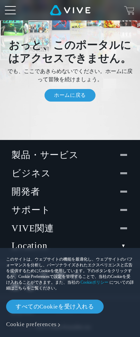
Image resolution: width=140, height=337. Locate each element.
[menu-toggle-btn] (10, 10)
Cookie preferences (31, 324)
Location (30, 246)
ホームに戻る (70, 95)
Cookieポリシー (94, 282)
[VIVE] (70, 10)
